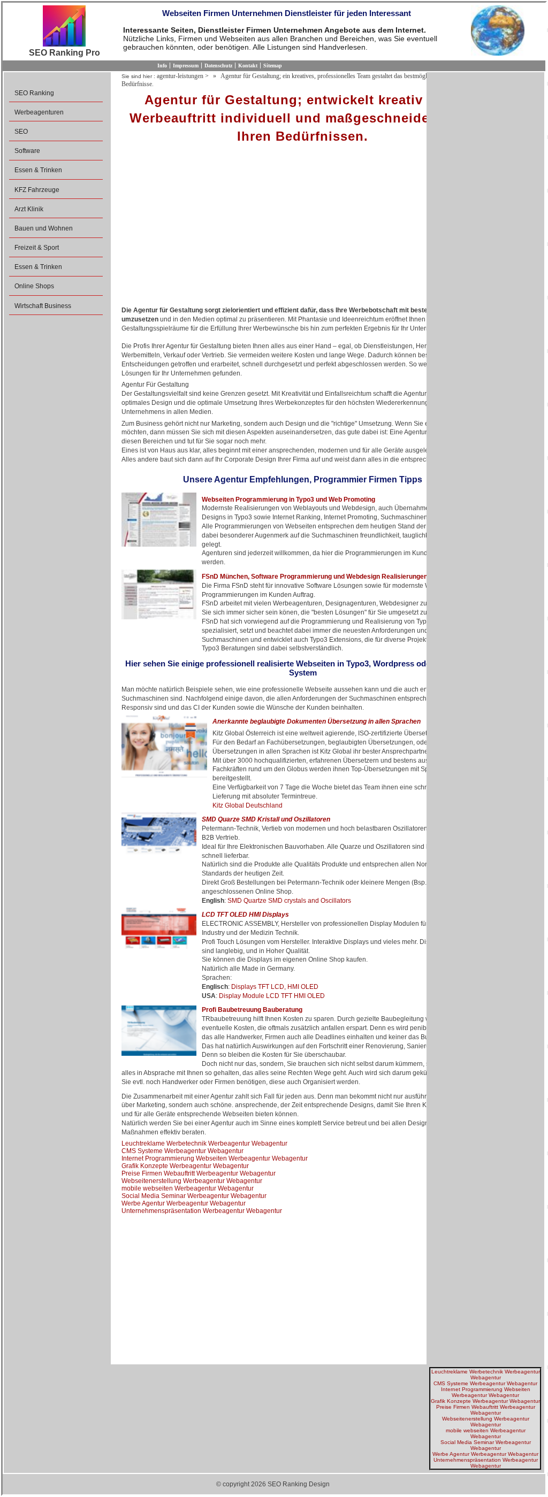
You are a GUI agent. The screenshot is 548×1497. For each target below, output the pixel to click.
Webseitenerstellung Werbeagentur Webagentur (191, 1181)
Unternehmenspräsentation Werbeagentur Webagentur (201, 1211)
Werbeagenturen (39, 112)
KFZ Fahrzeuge (36, 190)
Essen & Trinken (38, 170)
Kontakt (247, 65)
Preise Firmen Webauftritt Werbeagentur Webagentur (198, 1173)
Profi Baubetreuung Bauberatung (252, 1010)
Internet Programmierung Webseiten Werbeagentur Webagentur (214, 1158)
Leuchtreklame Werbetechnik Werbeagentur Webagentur (204, 1143)
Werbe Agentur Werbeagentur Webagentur (183, 1203)
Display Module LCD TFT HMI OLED (272, 996)
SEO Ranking (34, 93)
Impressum (186, 65)
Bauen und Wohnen (43, 228)
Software (27, 151)
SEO (21, 131)
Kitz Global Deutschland (247, 805)
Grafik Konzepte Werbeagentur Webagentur (185, 1166)
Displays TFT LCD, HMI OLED (274, 987)
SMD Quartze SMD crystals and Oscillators (289, 900)
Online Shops (34, 286)
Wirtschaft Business (42, 306)
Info (162, 65)
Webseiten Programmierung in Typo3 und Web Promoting (288, 499)
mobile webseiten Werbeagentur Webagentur (187, 1188)
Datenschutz (218, 65)
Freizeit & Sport (36, 247)
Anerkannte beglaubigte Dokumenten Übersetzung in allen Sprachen (316, 721)
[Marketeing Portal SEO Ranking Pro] (64, 26)
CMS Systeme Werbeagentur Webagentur (182, 1151)
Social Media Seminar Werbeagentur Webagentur (194, 1196)
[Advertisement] (302, 228)
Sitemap (272, 65)
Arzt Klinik (28, 209)
